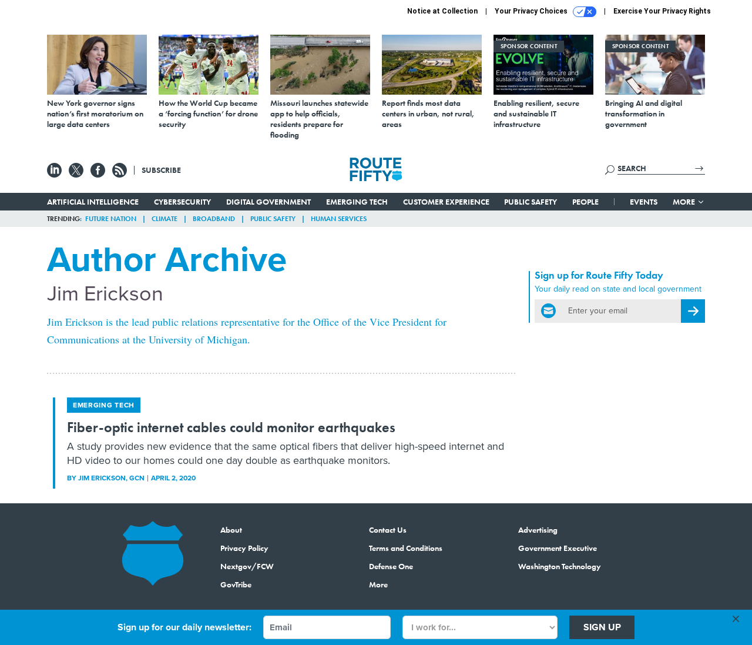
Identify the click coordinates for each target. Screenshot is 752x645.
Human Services (339, 218)
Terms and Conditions (405, 548)
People (585, 201)
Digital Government (268, 201)
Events (643, 201)
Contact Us (388, 529)
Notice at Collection (442, 11)
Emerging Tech (357, 201)
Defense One (391, 566)
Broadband (214, 218)
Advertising (538, 529)
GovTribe (235, 584)
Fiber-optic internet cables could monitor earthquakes (231, 427)
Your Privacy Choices (532, 11)
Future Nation (110, 218)
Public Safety (530, 201)
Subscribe (161, 170)
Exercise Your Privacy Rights (662, 11)
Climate (164, 218)
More (685, 201)
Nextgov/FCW (247, 566)
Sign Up (602, 627)
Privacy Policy (244, 548)
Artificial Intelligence (93, 201)
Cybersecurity (182, 201)
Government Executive (557, 548)
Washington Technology (559, 566)
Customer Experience (446, 201)
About (231, 529)
